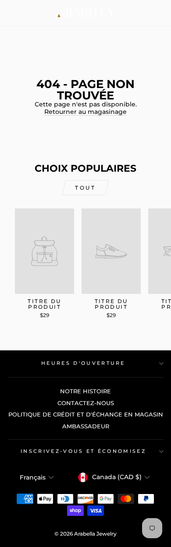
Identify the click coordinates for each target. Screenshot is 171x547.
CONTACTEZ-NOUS (85, 403)
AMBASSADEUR (85, 426)
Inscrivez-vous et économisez (83, 451)
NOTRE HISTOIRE (85, 391)
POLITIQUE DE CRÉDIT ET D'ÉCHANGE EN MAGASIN (85, 414)
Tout (85, 187)
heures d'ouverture (83, 363)
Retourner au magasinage (85, 111)
